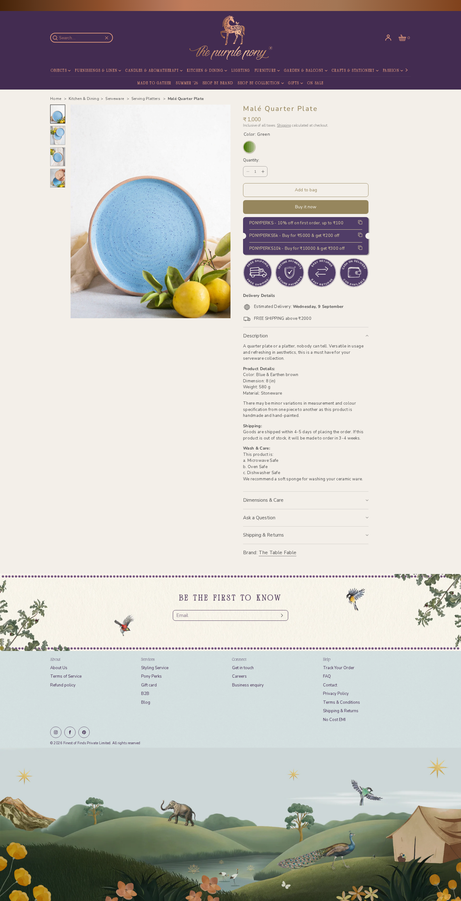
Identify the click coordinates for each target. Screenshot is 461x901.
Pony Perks (151, 676)
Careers (239, 676)
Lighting (240, 71)
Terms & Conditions (341, 702)
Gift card (149, 685)
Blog (145, 702)
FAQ (327, 676)
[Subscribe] (280, 615)
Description (255, 336)
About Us (58, 668)
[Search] (58, 37)
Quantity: (251, 160)
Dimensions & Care (263, 500)
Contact (330, 685)
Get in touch (243, 668)
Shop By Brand (218, 83)
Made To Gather (154, 83)
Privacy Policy (336, 693)
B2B (145, 693)
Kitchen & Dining (205, 71)
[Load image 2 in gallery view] (57, 135)
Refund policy (63, 685)
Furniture (265, 71)
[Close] (106, 37)
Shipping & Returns (263, 535)
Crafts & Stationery (353, 71)
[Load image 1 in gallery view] (57, 114)
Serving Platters (146, 98)
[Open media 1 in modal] (150, 211)
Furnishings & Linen (96, 71)
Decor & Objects (49, 71)
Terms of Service (66, 676)
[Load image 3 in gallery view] (57, 156)
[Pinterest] (84, 732)
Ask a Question (259, 518)
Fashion (391, 71)
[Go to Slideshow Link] (230, 824)
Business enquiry (248, 685)
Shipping (284, 125)
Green (249, 147)
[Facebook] (70, 732)
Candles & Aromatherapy (152, 71)
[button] (404, 37)
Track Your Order (338, 668)
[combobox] (84, 38)
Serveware (115, 98)
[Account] (388, 37)
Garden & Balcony (304, 71)
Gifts (293, 83)
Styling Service (154, 668)
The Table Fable (277, 552)
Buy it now (305, 207)
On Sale (315, 83)
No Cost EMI (334, 720)
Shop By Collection (259, 83)
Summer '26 (187, 83)
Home (56, 98)
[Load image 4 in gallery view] (57, 178)
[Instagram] (56, 732)
